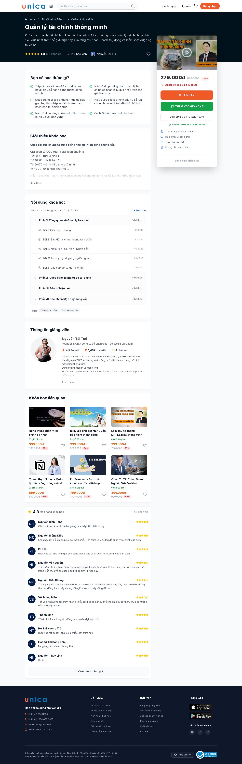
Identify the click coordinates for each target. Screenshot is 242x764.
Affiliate (144, 731)
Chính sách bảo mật (101, 731)
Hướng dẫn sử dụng (101, 710)
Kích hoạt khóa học (101, 715)
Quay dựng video (149, 721)
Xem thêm (36, 183)
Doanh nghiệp (169, 6)
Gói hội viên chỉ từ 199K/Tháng (187, 117)
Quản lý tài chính (82, 19)
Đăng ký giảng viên (150, 705)
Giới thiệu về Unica (100, 705)
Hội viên (186, 6)
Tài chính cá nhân (70, 310)
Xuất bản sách (147, 726)
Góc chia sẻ (97, 721)
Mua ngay (187, 95)
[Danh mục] (51, 6)
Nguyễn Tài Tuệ (107, 54)
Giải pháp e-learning (150, 710)
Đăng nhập (210, 6)
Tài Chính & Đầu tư (54, 19)
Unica (32, 19)
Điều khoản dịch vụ (101, 726)
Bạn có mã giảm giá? (187, 160)
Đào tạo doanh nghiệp (151, 715)
